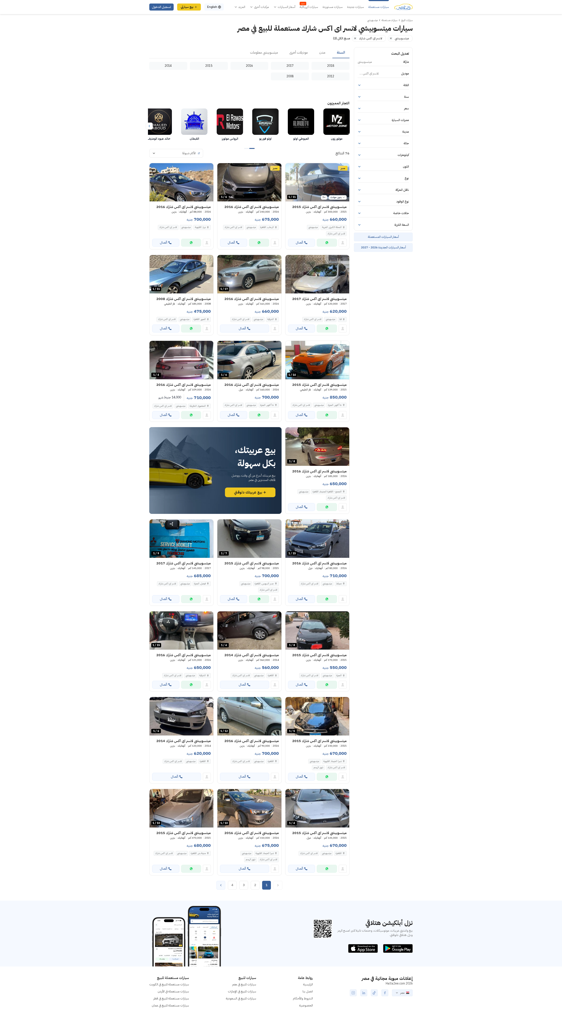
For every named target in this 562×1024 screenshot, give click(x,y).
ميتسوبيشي (313, 227)
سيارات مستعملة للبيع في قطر (171, 998)
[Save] (290, 168)
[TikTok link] (374, 992)
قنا (340, 319)
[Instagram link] (353, 992)
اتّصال (299, 242)
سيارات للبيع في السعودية (241, 998)
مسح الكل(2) (341, 38)
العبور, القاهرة (200, 319)
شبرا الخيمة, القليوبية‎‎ (332, 761)
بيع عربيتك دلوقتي (248, 492)
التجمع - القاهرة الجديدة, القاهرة (327, 491)
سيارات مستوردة (332, 7)
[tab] (340, 52)
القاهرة (271, 675)
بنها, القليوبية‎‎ (200, 227)
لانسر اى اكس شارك (336, 233)
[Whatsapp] (327, 243)
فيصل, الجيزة (200, 583)
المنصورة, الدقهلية (198, 406)
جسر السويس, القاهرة (264, 583)
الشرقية (270, 319)
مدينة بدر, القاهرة (198, 853)
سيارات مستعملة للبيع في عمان (170, 1005)
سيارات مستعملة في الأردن (173, 991)
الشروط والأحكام (303, 998)
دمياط (339, 583)
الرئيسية (308, 984)
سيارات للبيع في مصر (244, 984)
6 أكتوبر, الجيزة (335, 405)
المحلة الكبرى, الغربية (332, 227)
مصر (402, 993)
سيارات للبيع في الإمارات (242, 991)
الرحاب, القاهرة (267, 227)
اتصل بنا (308, 991)
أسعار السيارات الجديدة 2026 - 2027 (383, 247)
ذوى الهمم (318, 767)
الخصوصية (306, 1005)
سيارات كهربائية (309, 7)
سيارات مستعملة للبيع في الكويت (169, 984)
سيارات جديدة (355, 7)
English (212, 7)
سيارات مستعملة (378, 7)
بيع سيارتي (187, 7)
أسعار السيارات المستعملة (383, 237)
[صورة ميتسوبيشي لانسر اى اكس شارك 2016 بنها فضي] (181, 182)
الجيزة (339, 675)
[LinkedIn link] (363, 992)
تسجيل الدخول (161, 7)
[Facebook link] (384, 992)
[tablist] (249, 52)
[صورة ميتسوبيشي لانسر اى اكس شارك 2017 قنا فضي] (317, 274)
